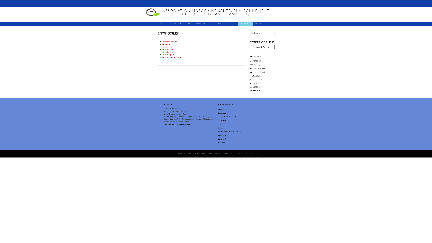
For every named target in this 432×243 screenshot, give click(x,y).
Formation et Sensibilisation (208, 23)
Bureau (223, 120)
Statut (222, 124)
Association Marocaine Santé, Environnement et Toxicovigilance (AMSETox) (216, 12)
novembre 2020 (256, 72)
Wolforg (254, 153)
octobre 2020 (255, 76)
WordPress (200, 153)
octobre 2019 (255, 91)
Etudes (189, 23)
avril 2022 (254, 61)
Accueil (162, 23)
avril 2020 (254, 83)
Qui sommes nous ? (228, 117)
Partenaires (231, 23)
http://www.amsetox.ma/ (181, 124)
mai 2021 (253, 65)
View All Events (262, 47)
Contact (258, 23)
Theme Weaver (230, 153)
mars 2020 (254, 87)
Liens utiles (245, 23)
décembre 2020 (256, 68)
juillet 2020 (254, 80)
